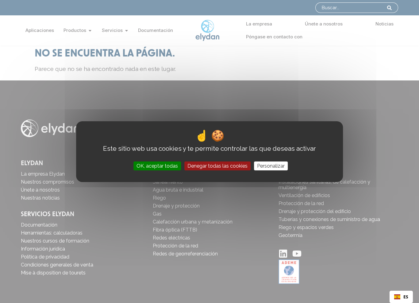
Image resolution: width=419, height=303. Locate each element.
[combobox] (401, 297)
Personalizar (271, 166)
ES (405, 297)
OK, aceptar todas (157, 166)
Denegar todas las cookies (217, 166)
